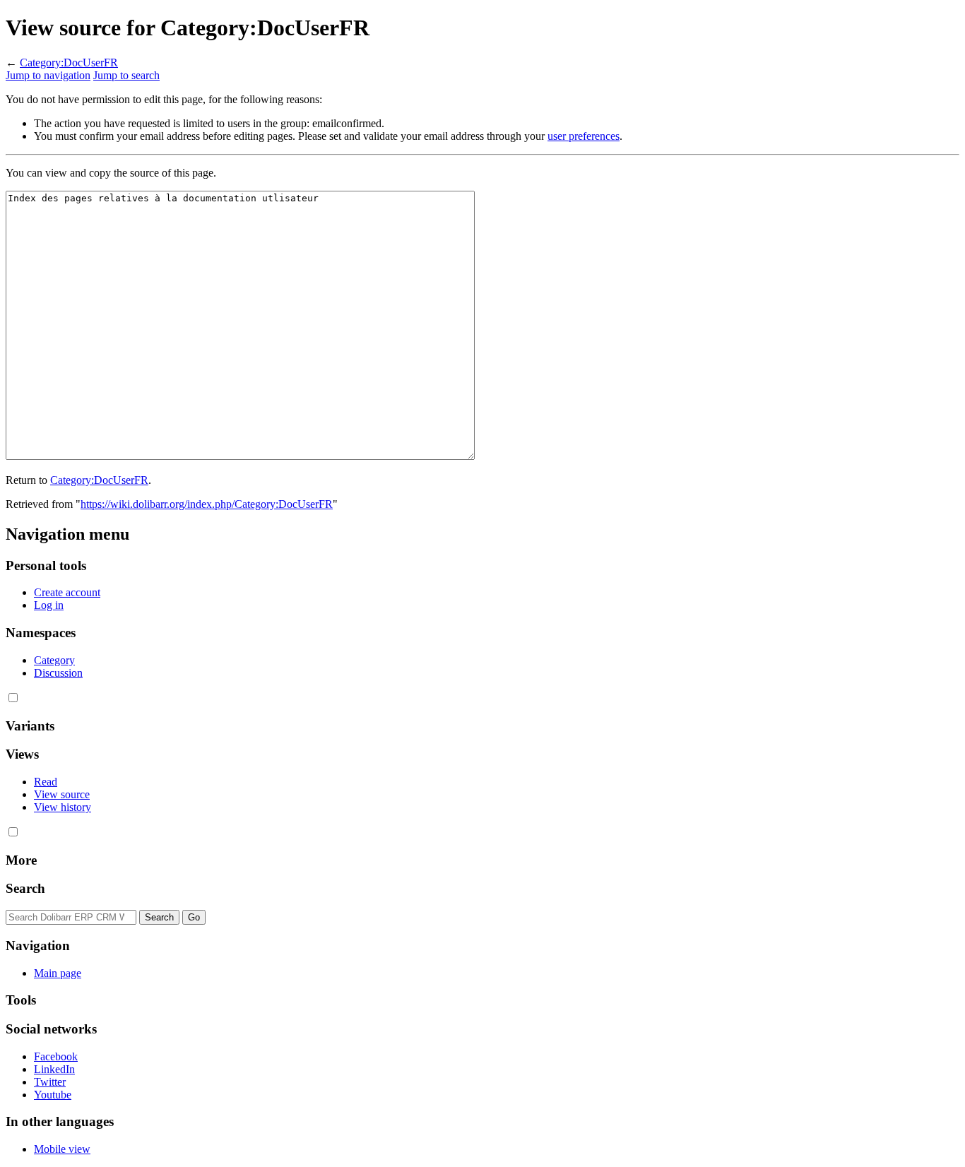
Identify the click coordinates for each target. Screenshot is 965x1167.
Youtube (52, 1095)
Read (45, 782)
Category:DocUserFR (69, 63)
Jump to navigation (48, 75)
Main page (57, 973)
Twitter (50, 1082)
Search (25, 888)
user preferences (583, 136)
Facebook (56, 1056)
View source (62, 794)
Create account (67, 592)
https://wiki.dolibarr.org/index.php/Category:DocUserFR (207, 504)
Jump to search (126, 75)
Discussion (58, 673)
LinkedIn (54, 1069)
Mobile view (62, 1149)
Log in (49, 605)
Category (54, 660)
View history (62, 807)
